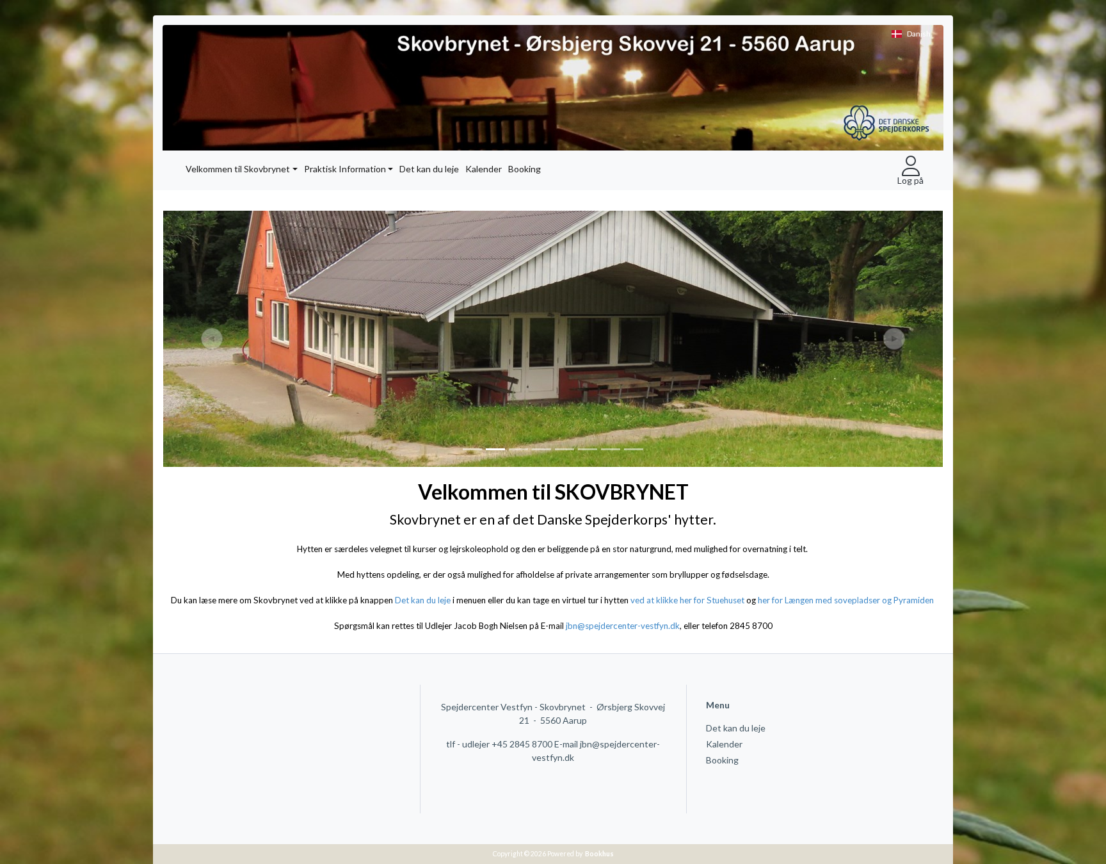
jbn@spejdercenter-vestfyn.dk (623, 626)
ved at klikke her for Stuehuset (687, 600)
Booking (524, 168)
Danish (919, 33)
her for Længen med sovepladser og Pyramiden (847, 600)
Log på (910, 180)
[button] (202, 339)
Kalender (483, 168)
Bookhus (599, 854)
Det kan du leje (429, 168)
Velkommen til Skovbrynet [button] (238, 168)
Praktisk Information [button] (345, 168)
